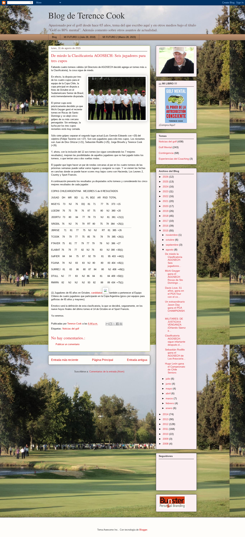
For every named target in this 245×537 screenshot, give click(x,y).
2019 (166, 211)
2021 (166, 201)
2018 (166, 215)
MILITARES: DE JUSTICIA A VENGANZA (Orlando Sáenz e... (175, 324)
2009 (166, 438)
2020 (166, 206)
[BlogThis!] (110, 324)
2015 (166, 230)
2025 (166, 181)
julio (168, 378)
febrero (170, 403)
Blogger (143, 529)
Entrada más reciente (64, 359)
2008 (166, 443)
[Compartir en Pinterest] (121, 324)
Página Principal (102, 359)
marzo (170, 398)
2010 (166, 434)
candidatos (96, 292)
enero (169, 408)
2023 (166, 191)
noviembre (172, 234)
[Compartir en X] (114, 324)
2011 (166, 428)
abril (168, 393)
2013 (166, 419)
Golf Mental (165, 147)
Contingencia (166, 153)
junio (169, 383)
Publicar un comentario (67, 344)
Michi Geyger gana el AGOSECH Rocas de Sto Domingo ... (174, 276)
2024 (166, 186)
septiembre (172, 244)
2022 (166, 196)
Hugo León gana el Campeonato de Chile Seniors (175, 368)
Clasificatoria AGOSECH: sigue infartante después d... (175, 340)
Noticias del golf (70, 328)
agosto (170, 249)
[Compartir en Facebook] (117, 324)
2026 (166, 176)
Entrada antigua (137, 359)
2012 (166, 424)
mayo (169, 388)
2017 (166, 220)
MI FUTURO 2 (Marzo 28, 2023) (119, 37)
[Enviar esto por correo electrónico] (107, 324)
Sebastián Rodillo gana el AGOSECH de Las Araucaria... (175, 354)
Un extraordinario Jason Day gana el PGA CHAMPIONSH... (175, 307)
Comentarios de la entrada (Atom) (106, 371)
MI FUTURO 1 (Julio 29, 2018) (79, 37)
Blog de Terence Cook (86, 15)
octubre (170, 239)
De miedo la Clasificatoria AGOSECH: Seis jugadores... (173, 259)
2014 (166, 414)
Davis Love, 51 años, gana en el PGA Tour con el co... (174, 292)
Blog (54, 37)
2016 (166, 225)
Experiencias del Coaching (174, 158)
